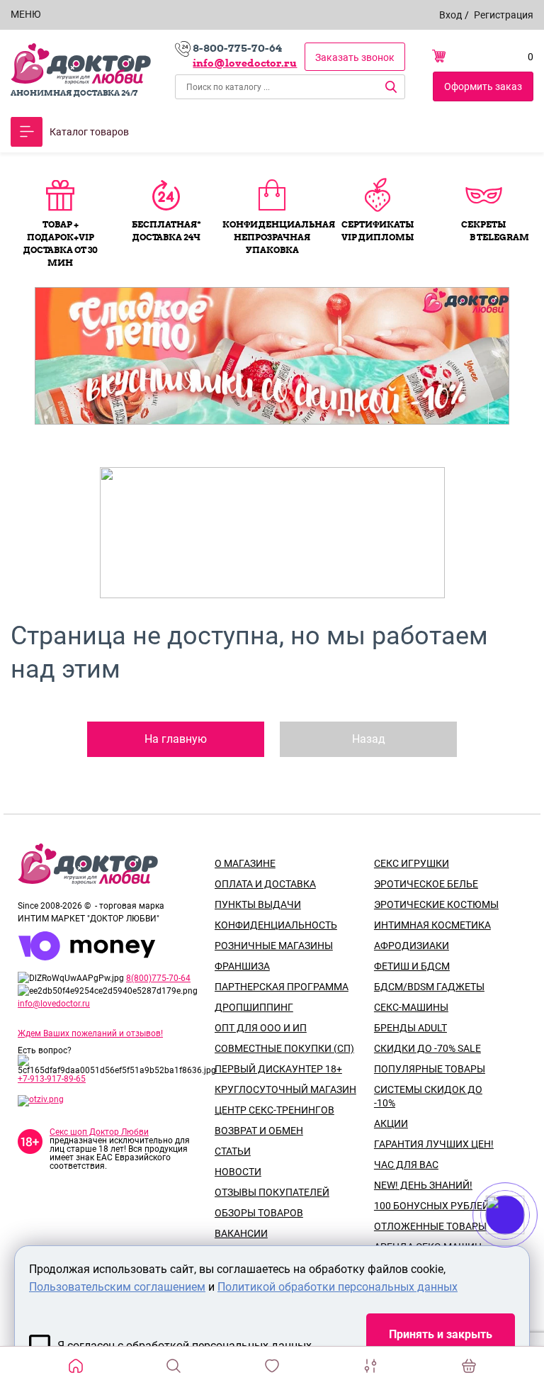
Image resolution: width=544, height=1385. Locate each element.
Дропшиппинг (254, 1007)
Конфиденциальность (276, 925)
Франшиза (242, 966)
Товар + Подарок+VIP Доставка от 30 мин (60, 243)
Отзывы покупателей (272, 1192)
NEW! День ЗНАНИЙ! (423, 1185)
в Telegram (499, 237)
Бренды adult (410, 1027)
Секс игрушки (411, 863)
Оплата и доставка (265, 884)
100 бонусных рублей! (433, 1205)
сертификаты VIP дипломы (377, 230)
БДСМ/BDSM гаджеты (429, 986)
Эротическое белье (426, 884)
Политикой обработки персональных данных (337, 1287)
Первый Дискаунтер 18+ (278, 1069)
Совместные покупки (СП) (284, 1048)
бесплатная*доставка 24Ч (166, 230)
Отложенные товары (430, 1226)
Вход (450, 15)
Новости (238, 1171)
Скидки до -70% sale (427, 1048)
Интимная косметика (432, 925)
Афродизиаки (411, 945)
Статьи (233, 1151)
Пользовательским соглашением (117, 1287)
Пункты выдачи (258, 904)
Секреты (483, 224)
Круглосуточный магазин (285, 1089)
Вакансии (241, 1233)
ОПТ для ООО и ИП (261, 1027)
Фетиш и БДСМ (412, 966)
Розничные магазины (274, 945)
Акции (391, 1123)
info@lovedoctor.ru (245, 63)
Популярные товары (429, 1069)
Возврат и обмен (259, 1130)
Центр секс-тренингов (274, 1110)
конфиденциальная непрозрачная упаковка (272, 237)
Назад (368, 739)
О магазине (245, 863)
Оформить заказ (483, 86)
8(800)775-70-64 (158, 978)
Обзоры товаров (259, 1212)
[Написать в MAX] (524, 1243)
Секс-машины (411, 1007)
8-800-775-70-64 (237, 48)
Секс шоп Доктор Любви (99, 1132)
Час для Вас (406, 1164)
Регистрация (503, 15)
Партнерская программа (281, 986)
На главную (175, 739)
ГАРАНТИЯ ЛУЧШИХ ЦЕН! (434, 1144)
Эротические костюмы (436, 904)
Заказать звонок (355, 57)
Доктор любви (81, 64)
